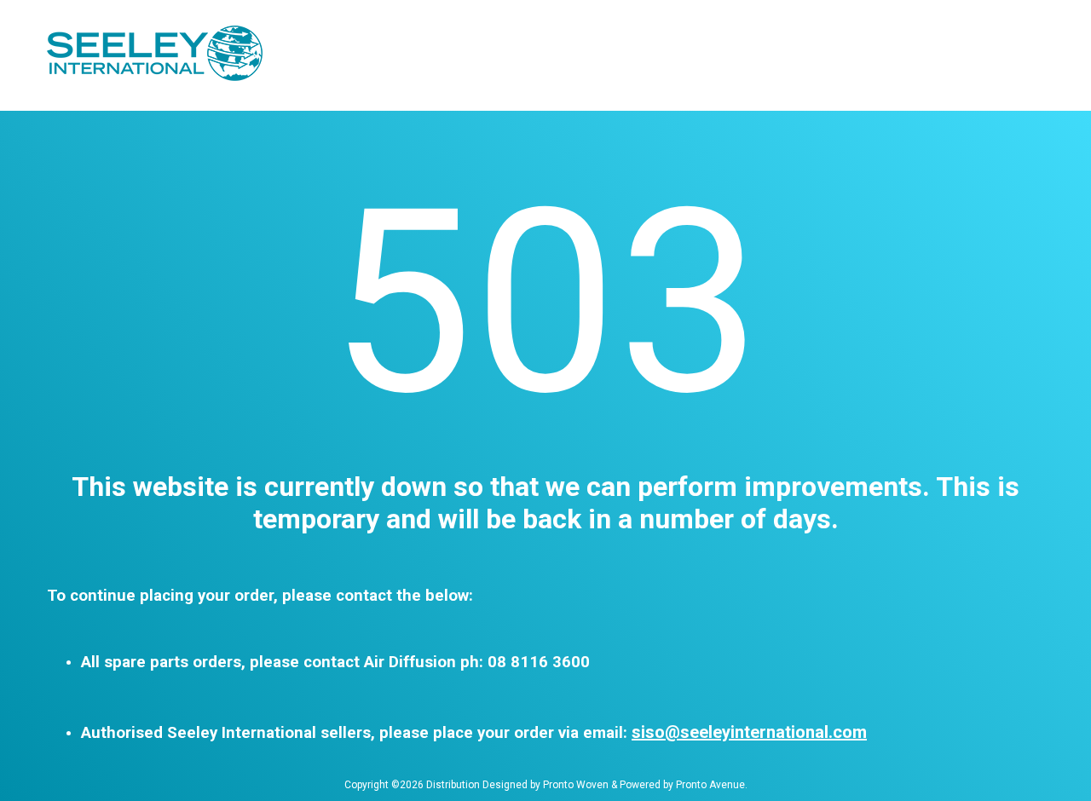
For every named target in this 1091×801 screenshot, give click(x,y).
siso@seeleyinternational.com (749, 732)
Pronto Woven (576, 785)
